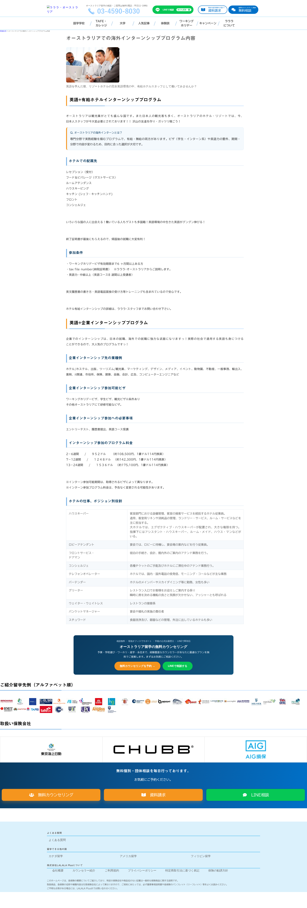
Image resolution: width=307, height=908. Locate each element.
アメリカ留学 (128, 856)
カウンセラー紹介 (83, 870)
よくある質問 (57, 839)
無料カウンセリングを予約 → (137, 665)
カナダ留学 (56, 856)
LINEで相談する (177, 665)
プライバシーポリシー (142, 870)
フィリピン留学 (201, 856)
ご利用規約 (112, 870)
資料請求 (156, 795)
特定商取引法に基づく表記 (182, 870)
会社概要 (58, 870)
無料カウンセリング (53, 795)
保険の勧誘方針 (218, 870)
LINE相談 (258, 795)
